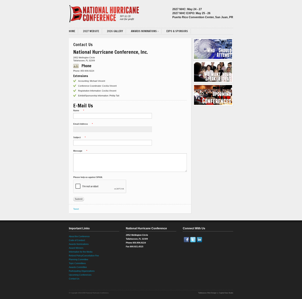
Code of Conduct (77, 240)
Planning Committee (78, 259)
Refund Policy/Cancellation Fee (84, 255)
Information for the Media (80, 252)
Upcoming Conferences (80, 275)
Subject (79, 137)
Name (78, 110)
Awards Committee (78, 267)
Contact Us (74, 279)
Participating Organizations (82, 271)
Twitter (193, 239)
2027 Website (91, 31)
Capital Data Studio (226, 293)
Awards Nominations (144, 31)
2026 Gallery (115, 31)
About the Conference (79, 236)
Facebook (187, 239)
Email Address (83, 124)
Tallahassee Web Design (207, 293)
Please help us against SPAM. (88, 177)
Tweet (76, 209)
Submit (78, 199)
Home (72, 31)
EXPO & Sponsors (177, 31)
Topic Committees (77, 263)
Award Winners (76, 248)
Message (80, 151)
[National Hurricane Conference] (104, 12)
